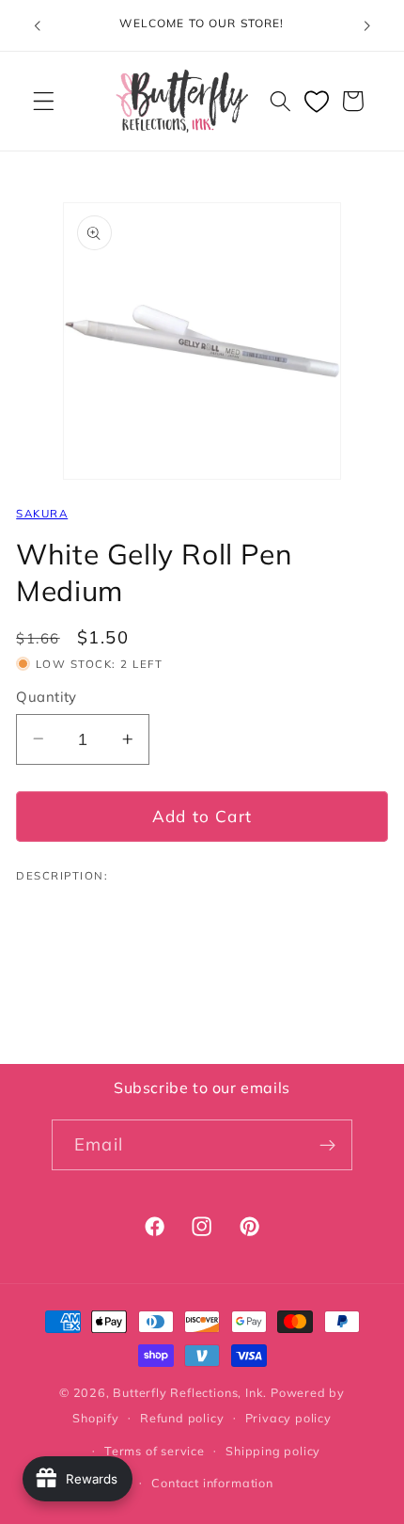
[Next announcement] (367, 25)
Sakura (42, 513)
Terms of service (154, 1450)
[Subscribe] (327, 1144)
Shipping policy (272, 1450)
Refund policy (182, 1417)
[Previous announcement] (36, 25)
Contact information (211, 1482)
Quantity (46, 697)
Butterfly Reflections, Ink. (190, 1392)
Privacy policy (288, 1417)
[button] (44, 101)
